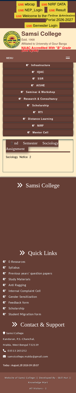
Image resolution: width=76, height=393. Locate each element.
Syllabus (14, 267)
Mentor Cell (40, 132)
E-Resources (16, 262)
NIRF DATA (56, 3)
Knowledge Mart (38, 382)
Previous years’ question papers (30, 273)
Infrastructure (40, 65)
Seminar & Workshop (40, 92)
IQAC (40, 72)
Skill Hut (63, 378)
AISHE (40, 85)
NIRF (40, 125)
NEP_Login (33, 9)
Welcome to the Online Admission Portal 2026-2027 (48, 17)
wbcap (29, 3)
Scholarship (40, 105)
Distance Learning (40, 118)
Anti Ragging (17, 285)
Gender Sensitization (22, 297)
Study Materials (19, 279)
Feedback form (18, 302)
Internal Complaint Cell (24, 291)
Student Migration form (24, 314)
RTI (40, 112)
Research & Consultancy (40, 98)
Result (60, 9)
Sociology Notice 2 (18, 157)
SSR (40, 78)
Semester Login (44, 25)
